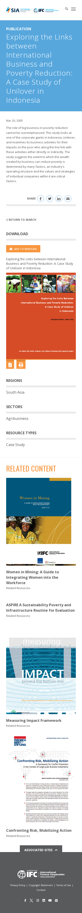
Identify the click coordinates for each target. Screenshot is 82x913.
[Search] (64, 9)
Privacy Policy (17, 885)
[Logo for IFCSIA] (32, 10)
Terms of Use (63, 885)
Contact (41, 890)
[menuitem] (64, 9)
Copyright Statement (41, 885)
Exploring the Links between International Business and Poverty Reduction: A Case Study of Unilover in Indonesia (39, 263)
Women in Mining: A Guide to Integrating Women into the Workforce (32, 577)
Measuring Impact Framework (34, 720)
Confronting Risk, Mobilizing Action (39, 830)
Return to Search (22, 220)
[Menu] (73, 9)
